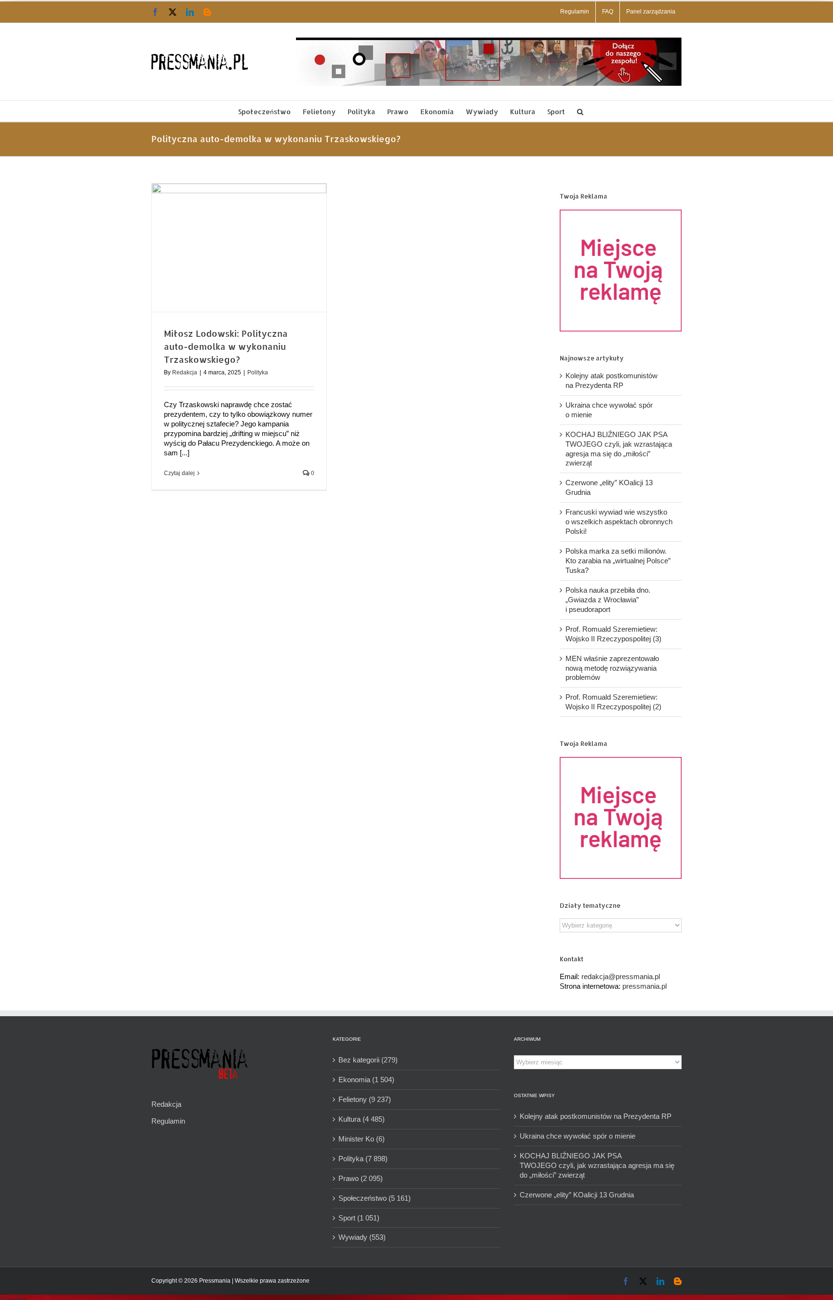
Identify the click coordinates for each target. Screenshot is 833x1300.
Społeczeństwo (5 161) (374, 1198)
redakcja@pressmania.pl (620, 976)
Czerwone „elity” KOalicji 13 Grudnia (577, 1195)
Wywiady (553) (362, 1237)
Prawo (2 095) (360, 1178)
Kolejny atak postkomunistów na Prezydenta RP (596, 1116)
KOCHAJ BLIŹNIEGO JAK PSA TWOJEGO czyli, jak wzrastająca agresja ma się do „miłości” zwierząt (597, 1165)
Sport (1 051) (358, 1218)
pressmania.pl (644, 986)
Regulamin (168, 1121)
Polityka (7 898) (363, 1158)
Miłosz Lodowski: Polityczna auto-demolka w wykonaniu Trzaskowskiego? (226, 346)
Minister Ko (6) (361, 1139)
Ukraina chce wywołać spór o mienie (577, 1136)
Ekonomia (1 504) (366, 1079)
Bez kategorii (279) (368, 1060)
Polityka (257, 372)
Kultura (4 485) (361, 1119)
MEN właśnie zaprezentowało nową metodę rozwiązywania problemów (612, 668)
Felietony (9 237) (364, 1099)
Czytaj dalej (179, 473)
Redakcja (184, 372)
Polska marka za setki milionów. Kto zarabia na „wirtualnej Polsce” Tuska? (618, 560)
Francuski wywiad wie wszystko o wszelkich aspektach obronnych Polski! (618, 521)
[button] (580, 111)
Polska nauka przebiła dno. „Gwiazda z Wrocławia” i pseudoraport (607, 599)
